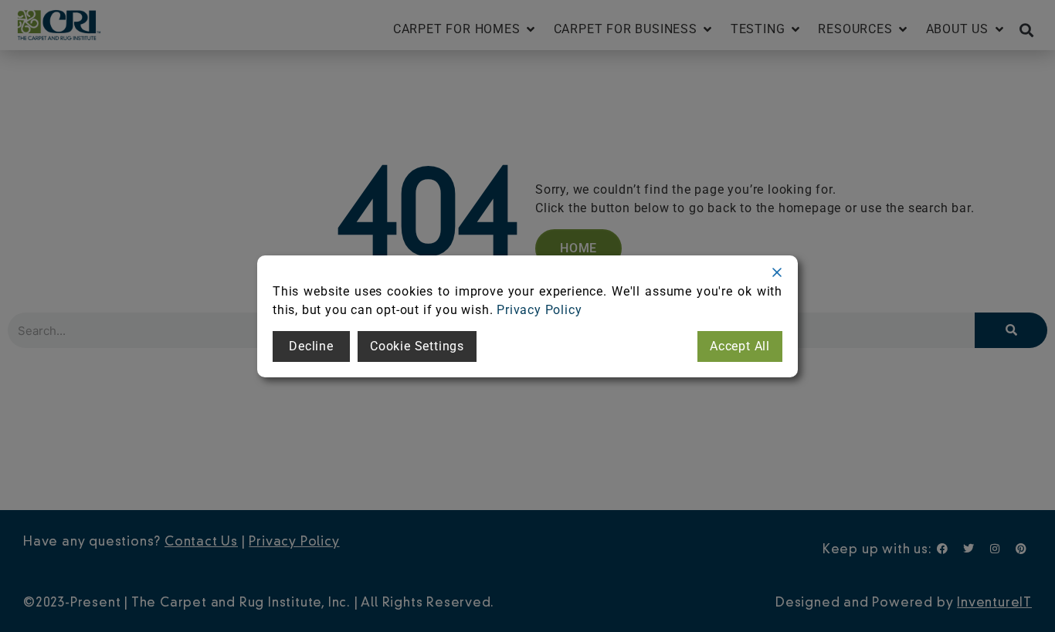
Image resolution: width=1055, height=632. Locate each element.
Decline (311, 346)
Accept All (740, 346)
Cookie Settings (417, 346)
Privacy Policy (539, 309)
